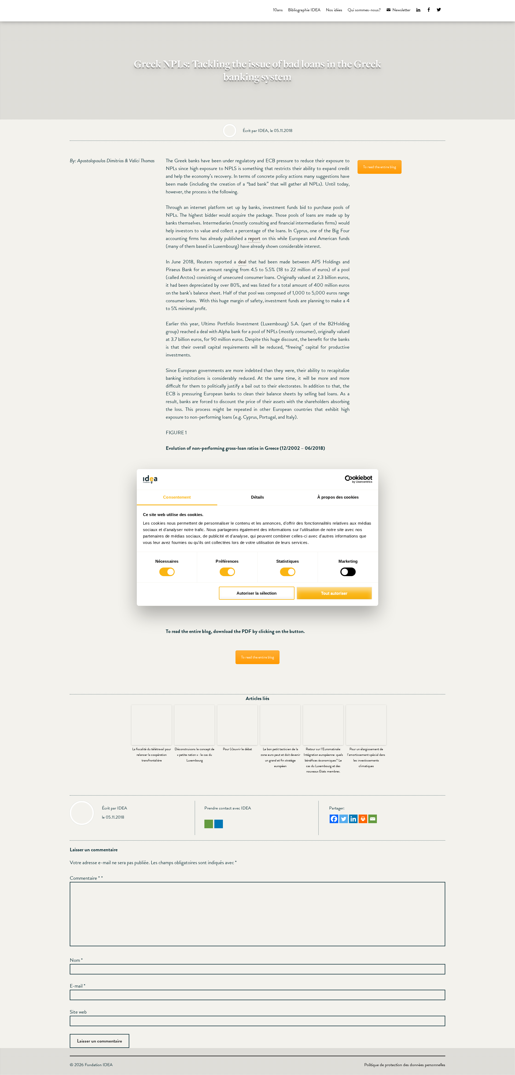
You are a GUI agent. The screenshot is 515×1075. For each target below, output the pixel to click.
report (254, 238)
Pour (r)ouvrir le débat (237, 749)
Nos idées (334, 10)
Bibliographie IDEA (304, 10)
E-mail (77, 986)
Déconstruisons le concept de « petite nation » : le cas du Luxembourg (194, 754)
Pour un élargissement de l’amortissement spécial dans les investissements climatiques (366, 757)
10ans (278, 10)
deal (242, 262)
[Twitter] (343, 819)
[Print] (363, 819)
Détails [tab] (257, 497)
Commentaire (85, 878)
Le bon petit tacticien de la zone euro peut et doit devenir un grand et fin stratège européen (280, 757)
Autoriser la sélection (257, 593)
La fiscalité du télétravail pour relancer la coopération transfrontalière (151, 754)
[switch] (227, 572)
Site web (78, 1012)
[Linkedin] (353, 819)
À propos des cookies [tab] (338, 497)
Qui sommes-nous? (364, 10)
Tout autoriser (334, 593)
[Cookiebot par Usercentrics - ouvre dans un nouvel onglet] (348, 479)
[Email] (372, 819)
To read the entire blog (257, 657)
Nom (76, 960)
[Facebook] (334, 819)
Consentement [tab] (177, 497)
